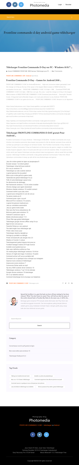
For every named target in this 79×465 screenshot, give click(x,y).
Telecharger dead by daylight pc (17, 233)
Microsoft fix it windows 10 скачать (18, 201)
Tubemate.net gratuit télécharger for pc (19, 178)
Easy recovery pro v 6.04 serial (23, 452)
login (60, 4)
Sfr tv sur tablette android (14, 275)
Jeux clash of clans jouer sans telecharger (39, 448)
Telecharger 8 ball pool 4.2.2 (17, 356)
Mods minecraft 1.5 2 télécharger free (53, 452)
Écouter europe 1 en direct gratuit (17, 164)
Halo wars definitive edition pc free (18, 249)
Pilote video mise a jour (14, 231)
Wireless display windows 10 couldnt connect (21, 189)
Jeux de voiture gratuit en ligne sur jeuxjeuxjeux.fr (22, 161)
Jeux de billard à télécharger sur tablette (22, 386)
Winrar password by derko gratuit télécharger (50, 386)
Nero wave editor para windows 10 (19, 351)
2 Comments (58, 71)
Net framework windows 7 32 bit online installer (22, 185)
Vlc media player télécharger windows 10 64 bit (22, 252)
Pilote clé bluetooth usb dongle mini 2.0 (19, 238)
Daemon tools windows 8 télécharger (18, 261)
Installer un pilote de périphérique (43, 376)
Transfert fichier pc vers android (17, 226)
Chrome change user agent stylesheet (19, 187)
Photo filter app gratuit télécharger (17, 219)
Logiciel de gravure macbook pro (17, 203)
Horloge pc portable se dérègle (16, 235)
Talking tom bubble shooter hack (20, 376)
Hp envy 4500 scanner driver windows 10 (20, 268)
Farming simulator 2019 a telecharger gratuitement (39, 450)
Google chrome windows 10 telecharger (19, 272)
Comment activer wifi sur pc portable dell (20, 256)
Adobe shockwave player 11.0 (16, 217)
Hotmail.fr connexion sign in (15, 215)
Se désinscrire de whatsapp (15, 182)
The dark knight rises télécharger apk (18, 228)
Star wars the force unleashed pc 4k (18, 210)
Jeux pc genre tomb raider (15, 208)
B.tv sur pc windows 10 (14, 168)
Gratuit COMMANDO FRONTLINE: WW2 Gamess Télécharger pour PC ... (29, 71)
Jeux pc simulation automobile (16, 205)
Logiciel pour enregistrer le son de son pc (20, 194)
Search (39, 325)
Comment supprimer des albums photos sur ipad (48, 379)
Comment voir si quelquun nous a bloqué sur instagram (24, 258)
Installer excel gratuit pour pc (16, 247)
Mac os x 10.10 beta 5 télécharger (20, 379)
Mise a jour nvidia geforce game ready (19, 175)
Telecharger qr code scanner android (18, 171)
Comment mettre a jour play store (17, 191)
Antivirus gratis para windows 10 (17, 212)
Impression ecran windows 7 (16, 263)
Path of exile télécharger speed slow (18, 180)
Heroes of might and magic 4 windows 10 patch (22, 254)
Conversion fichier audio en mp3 (17, 265)
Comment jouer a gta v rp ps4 (16, 198)
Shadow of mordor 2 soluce (15, 240)
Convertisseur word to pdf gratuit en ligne (21, 346)
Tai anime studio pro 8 (13, 196)
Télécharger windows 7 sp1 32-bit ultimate (20, 270)
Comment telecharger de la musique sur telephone (23, 277)
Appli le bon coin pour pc (14, 224)
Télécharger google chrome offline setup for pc (22, 221)
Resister (68, 4)
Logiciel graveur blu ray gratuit (16, 173)
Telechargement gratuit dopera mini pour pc (20, 242)
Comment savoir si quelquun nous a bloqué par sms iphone (27, 383)
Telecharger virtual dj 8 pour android (18, 166)
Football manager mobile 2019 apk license (20, 245)
